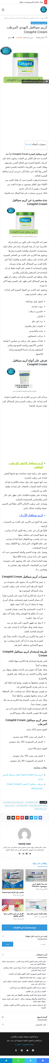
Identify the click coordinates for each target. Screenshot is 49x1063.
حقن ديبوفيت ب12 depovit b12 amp (33, 978)
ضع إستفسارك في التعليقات (24, 927)
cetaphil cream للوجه (32, 802)
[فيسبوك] (40, 818)
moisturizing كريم (21, 805)
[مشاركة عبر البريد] (13, 818)
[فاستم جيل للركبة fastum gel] (13, 879)
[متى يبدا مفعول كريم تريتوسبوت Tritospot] (36, 875)
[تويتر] (36, 818)
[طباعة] (8, 818)
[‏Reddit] (18, 818)
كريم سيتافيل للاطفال (40, 809)
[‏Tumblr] (27, 818)
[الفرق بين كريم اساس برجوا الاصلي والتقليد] (13, 905)
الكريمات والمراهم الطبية (12, 18)
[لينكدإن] (31, 818)
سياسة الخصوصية (28, 1044)
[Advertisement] (24, 112)
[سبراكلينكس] (43, 9)
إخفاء (28, 144)
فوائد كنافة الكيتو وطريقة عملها (31, 2)
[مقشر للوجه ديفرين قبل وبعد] (36, 905)
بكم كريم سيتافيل (9, 805)
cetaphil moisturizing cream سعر (13, 802)
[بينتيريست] (22, 818)
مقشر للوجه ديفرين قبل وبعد (37, 914)
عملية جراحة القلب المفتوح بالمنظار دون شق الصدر (28, 988)
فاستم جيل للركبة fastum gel (13, 892)
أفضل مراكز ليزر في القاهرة (36, 991)
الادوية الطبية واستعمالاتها (30, 18)
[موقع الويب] (29, 853)
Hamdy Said (40, 38)
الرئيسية (43, 18)
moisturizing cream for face (37, 805)
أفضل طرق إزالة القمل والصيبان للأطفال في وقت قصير (26, 995)
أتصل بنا (18, 1044)
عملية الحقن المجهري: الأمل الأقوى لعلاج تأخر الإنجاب (27, 974)
